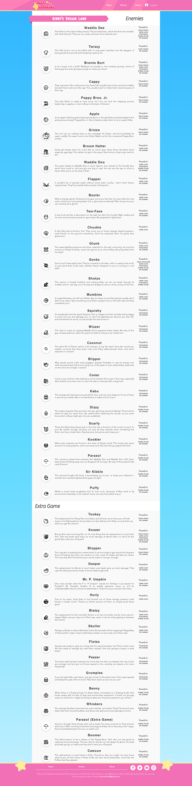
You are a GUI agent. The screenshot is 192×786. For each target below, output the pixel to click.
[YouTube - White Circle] (146, 767)
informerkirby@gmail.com (109, 776)
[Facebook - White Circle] (132, 767)
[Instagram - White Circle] (153, 767)
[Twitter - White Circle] (139, 767)
